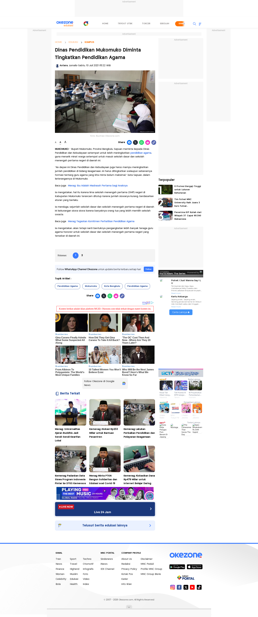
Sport (73, 559)
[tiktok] (199, 587)
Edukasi (74, 579)
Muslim (74, 574)
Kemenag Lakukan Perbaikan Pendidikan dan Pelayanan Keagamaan (139, 433)
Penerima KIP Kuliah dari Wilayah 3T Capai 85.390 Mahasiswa (188, 215)
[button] (184, 23)
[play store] (177, 567)
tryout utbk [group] (125, 24)
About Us (126, 559)
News (59, 564)
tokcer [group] (146, 24)
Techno (87, 559)
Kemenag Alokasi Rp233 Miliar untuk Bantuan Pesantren (103, 433)
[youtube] (192, 587)
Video (86, 579)
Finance (60, 569)
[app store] (194, 567)
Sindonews (107, 559)
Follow (149, 269)
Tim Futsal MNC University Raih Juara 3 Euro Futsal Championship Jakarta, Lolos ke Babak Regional (187, 203)
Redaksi (125, 564)
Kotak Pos (127, 574)
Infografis (88, 569)
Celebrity (61, 579)
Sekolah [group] (164, 24)
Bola (58, 584)
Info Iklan (126, 584)
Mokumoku (91, 286)
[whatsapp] (141, 142)
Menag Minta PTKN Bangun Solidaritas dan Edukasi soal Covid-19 (103, 480)
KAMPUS (89, 42)
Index (86, 584)
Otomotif (88, 564)
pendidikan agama (140, 153)
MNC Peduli (147, 564)
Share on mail (147, 142)
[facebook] (179, 587)
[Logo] (85, 23)
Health (73, 584)
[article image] (165, 189)
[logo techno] (64, 23)
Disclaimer (146, 559)
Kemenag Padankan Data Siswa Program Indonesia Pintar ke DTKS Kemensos (70, 480)
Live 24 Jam (102, 512)
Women (60, 574)
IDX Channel (107, 569)
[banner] (105, 499)
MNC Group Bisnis (151, 574)
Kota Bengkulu (112, 286)
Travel (73, 564)
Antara (64, 65)
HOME (58, 42)
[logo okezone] (186, 555)
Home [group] (105, 24)
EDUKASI (73, 42)
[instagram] (172, 587)
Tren (58, 559)
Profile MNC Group (151, 569)
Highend (74, 569)
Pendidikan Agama (67, 286)
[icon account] (57, 65)
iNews (104, 564)
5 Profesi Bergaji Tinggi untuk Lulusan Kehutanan (187, 189)
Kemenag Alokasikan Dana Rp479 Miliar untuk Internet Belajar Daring (139, 480)
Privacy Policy (129, 569)
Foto (85, 574)
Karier (124, 579)
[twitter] (185, 587)
